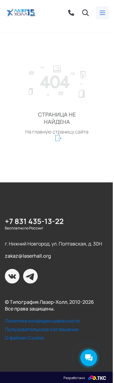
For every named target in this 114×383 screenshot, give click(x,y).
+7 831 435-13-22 (34, 221)
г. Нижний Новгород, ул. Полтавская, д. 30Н (53, 243)
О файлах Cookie (24, 337)
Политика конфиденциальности (42, 320)
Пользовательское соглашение (42, 329)
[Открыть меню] (102, 12)
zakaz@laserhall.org (28, 256)
